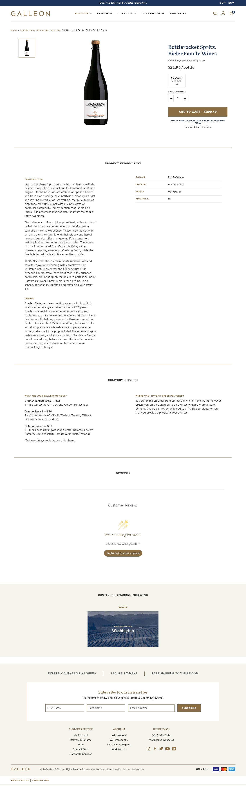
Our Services (151, 13)
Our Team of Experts (119, 744)
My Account (81, 735)
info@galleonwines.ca (161, 740)
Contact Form (81, 749)
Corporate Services (81, 754)
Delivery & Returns (80, 740)
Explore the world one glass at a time (40, 30)
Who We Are (119, 735)
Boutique (81, 13)
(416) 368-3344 (161, 735)
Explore (103, 13)
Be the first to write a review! (123, 553)
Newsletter (178, 13)
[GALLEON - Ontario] (30, 15)
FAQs (81, 744)
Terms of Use (40, 780)
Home (14, 30)
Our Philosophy (119, 740)
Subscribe (189, 708)
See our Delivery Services (198, 127)
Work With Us (119, 749)
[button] (231, 13)
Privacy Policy (20, 780)
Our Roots (125, 13)
